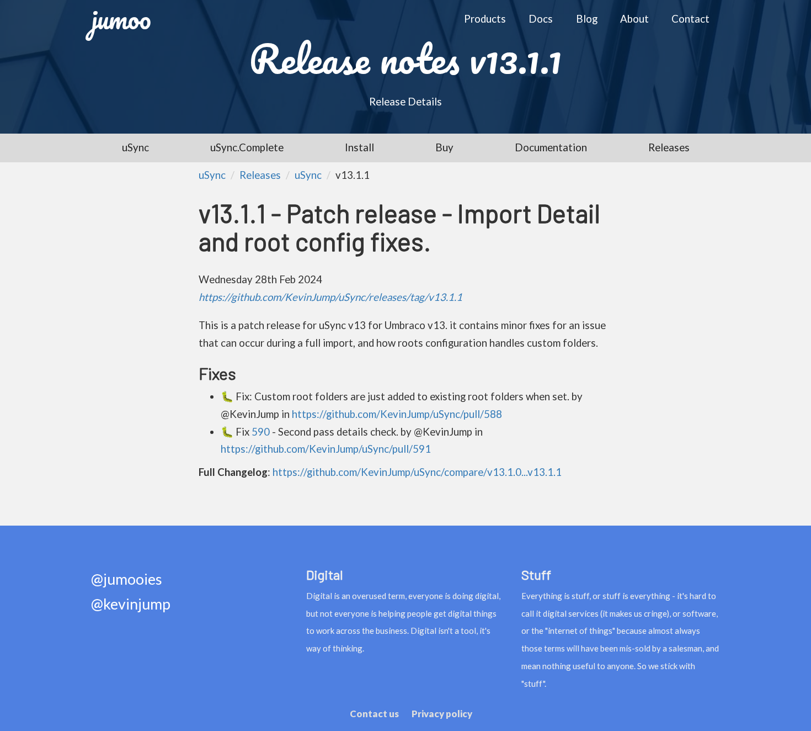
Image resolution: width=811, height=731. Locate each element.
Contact (690, 19)
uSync (135, 147)
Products (485, 19)
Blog (586, 19)
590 (261, 432)
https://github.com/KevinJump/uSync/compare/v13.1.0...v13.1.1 (417, 472)
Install (359, 147)
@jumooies (126, 579)
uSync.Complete (247, 147)
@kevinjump (130, 604)
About (634, 19)
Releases (669, 147)
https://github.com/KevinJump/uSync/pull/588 (397, 414)
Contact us (374, 713)
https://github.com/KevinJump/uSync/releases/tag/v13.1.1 (330, 297)
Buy (444, 147)
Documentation (551, 147)
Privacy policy (442, 713)
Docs (541, 19)
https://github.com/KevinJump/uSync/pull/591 (326, 449)
